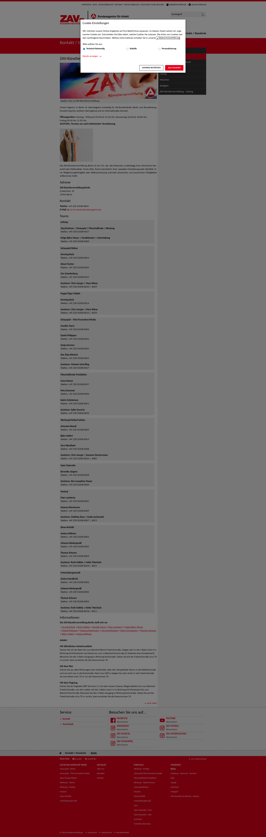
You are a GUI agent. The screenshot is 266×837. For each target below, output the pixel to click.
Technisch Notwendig (95, 49)
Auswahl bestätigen (151, 68)
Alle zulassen (174, 68)
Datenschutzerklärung (169, 38)
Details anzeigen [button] (90, 56)
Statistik (133, 49)
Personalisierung (169, 49)
